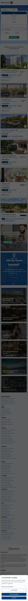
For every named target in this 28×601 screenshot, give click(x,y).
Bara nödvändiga (14, 594)
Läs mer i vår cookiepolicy (7, 586)
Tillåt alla (14, 598)
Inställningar (14, 590)
